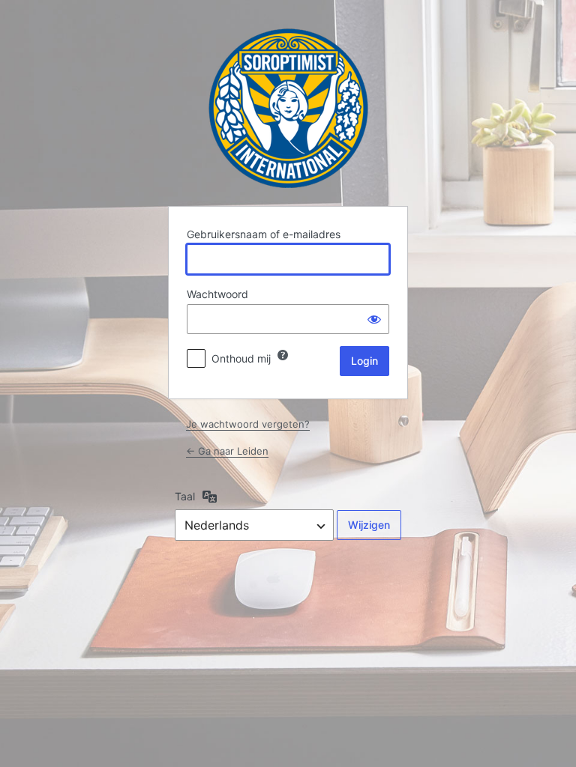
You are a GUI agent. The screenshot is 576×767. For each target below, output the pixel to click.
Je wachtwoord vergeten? (248, 424)
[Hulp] (283, 355)
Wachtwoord (217, 294)
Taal (185, 496)
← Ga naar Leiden (227, 451)
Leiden (288, 108)
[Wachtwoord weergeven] (374, 319)
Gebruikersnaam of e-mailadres (263, 234)
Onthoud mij (241, 358)
